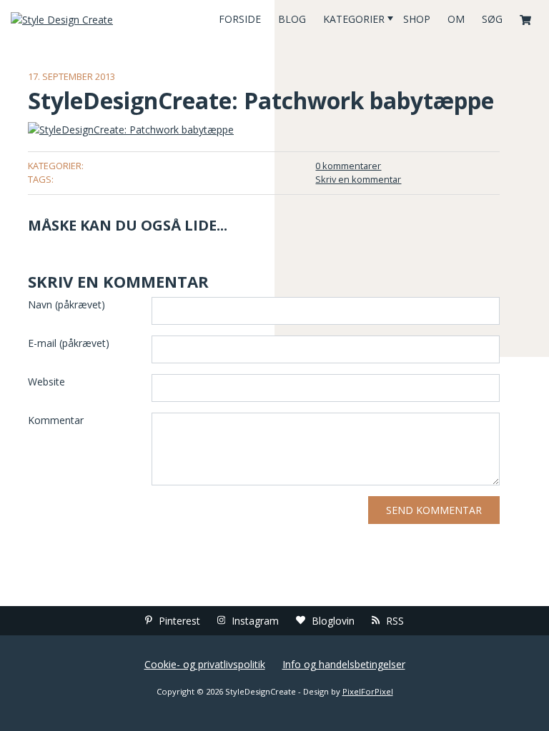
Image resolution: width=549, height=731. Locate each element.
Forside (240, 19)
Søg (492, 19)
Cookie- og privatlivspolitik (204, 664)
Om (456, 19)
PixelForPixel (367, 691)
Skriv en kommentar (358, 179)
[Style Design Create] (91, 19)
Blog (292, 19)
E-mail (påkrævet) (68, 343)
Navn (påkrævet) (66, 304)
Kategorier (354, 19)
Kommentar (56, 420)
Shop (416, 19)
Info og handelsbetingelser (343, 664)
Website (46, 381)
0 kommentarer (348, 165)
